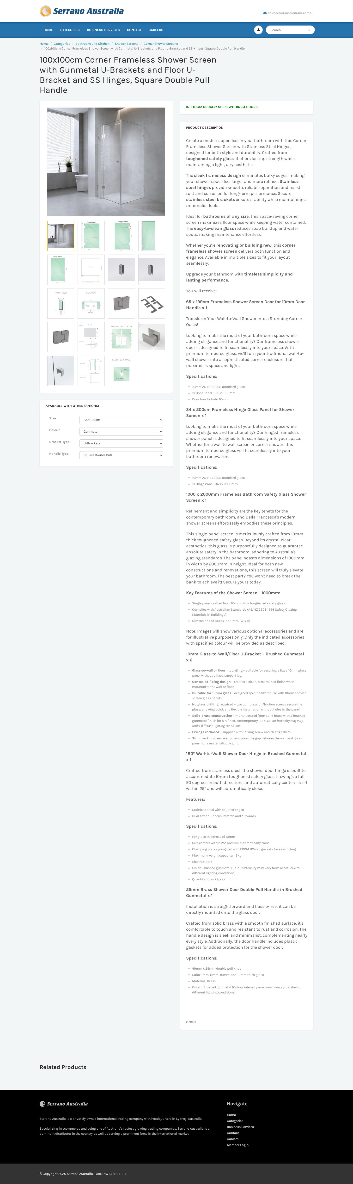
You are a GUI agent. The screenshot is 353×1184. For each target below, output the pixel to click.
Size (52, 418)
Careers (156, 30)
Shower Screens (126, 44)
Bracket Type (59, 442)
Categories (70, 30)
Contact (134, 30)
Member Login (238, 1145)
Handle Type (58, 454)
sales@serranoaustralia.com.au (290, 13)
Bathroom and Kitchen (92, 44)
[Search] (308, 30)
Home (48, 30)
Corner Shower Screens (161, 44)
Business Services (103, 30)
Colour (54, 430)
